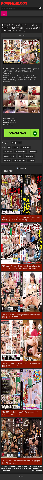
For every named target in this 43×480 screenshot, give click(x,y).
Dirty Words (8, 152)
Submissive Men (19, 160)
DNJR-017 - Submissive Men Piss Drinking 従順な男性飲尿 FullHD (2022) (21, 364)
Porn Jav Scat (16, 143)
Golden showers (20, 152)
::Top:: (21, 477)
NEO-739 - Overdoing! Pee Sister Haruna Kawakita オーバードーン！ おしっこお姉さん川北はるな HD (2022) (21, 267)
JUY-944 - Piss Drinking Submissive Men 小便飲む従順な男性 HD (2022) (21, 462)
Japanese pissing (9, 156)
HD (9, 147)
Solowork (7, 160)
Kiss (20, 156)
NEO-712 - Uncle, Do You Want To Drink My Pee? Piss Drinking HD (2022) (20, 413)
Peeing (15, 147)
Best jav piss (25, 147)
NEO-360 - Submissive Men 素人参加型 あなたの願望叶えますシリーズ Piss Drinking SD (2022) (21, 218)
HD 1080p (33, 152)
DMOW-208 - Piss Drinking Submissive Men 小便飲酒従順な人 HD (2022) (21, 315)
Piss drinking (29, 156)
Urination (31, 160)
